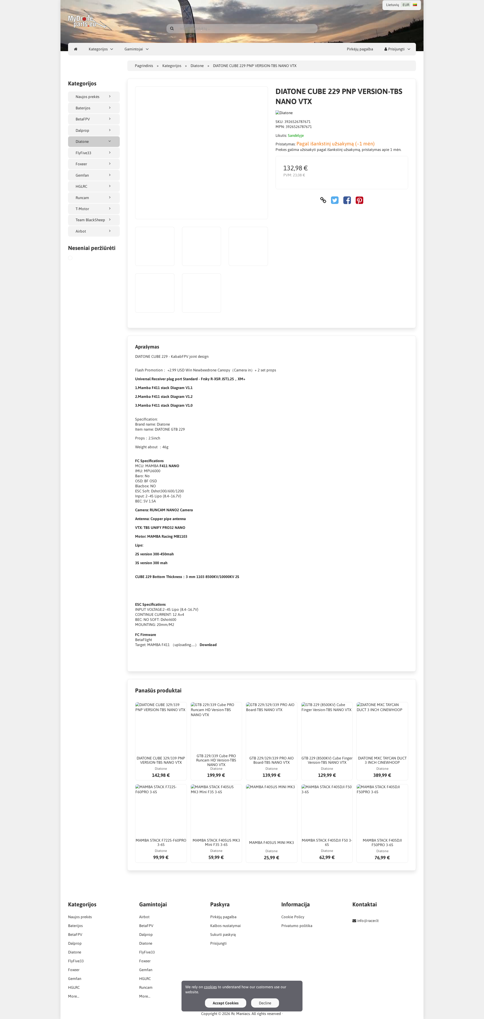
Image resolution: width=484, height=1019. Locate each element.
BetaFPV (83, 119)
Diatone (82, 141)
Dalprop (82, 130)
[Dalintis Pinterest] (359, 200)
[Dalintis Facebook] (347, 200)
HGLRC (81, 186)
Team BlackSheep (90, 220)
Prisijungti (396, 49)
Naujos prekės (87, 96)
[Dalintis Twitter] (335, 200)
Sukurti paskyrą (223, 934)
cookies (210, 987)
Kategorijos (98, 49)
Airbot (81, 231)
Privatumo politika (296, 926)
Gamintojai (134, 49)
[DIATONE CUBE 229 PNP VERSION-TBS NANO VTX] (75, 258)
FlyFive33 (83, 153)
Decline (265, 1003)
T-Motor (82, 209)
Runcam (82, 198)
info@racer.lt (368, 920)
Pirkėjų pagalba (360, 49)
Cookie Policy (292, 917)
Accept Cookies (225, 1003)
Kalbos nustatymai (225, 926)
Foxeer (81, 164)
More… (73, 996)
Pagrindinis (144, 65)
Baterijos (83, 108)
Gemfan (82, 175)
